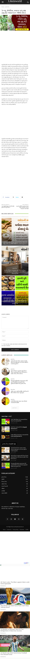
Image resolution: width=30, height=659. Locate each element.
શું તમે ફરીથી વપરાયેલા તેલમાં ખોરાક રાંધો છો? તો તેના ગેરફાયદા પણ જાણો (22, 207)
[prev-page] (2, 308)
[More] (22, 197)
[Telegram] (14, 519)
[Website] (22, 519)
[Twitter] (18, 519)
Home (3, 7)
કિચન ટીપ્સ (13, 389)
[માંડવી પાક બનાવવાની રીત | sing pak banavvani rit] (6, 429)
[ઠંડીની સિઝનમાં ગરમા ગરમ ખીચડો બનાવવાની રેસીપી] (6, 401)
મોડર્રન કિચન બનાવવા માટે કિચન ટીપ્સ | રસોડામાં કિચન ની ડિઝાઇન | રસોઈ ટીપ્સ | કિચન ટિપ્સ (15, 272)
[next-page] (5, 308)
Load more (14, 407)
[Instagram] (11, 519)
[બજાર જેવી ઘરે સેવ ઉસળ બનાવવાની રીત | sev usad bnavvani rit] (6, 437)
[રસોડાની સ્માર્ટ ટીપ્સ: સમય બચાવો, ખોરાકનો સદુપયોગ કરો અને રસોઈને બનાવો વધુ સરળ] (15, 231)
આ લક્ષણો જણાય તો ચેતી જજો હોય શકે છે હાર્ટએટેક (8, 207)
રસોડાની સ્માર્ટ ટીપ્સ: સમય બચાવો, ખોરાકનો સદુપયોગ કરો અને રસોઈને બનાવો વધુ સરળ (19, 362)
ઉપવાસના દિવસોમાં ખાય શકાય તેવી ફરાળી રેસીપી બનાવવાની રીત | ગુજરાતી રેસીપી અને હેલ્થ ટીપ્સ (15, 301)
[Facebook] (7, 519)
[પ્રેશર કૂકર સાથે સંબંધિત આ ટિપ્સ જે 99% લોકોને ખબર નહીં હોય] (6, 391)
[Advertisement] (15, 48)
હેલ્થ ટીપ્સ (7, 7)
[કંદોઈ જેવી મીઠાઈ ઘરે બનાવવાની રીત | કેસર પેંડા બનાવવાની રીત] (6, 421)
